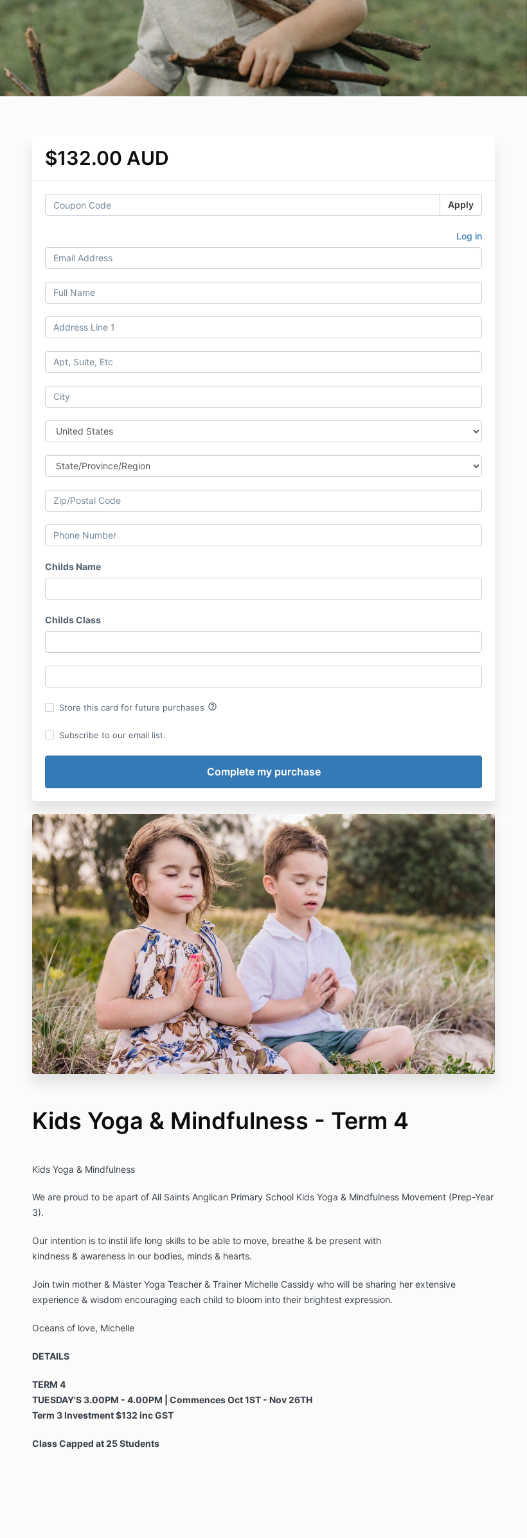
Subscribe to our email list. (112, 735)
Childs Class (73, 619)
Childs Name (73, 566)
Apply (461, 204)
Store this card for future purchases (138, 707)
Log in (469, 235)
